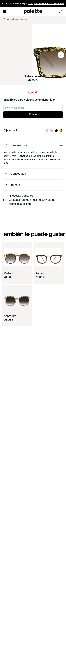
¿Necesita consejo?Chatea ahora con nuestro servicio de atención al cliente (32, 200)
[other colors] (46, 130)
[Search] (53, 11)
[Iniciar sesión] (61, 11)
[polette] (33, 11)
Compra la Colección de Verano (46, 3)
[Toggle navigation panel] (5, 11)
